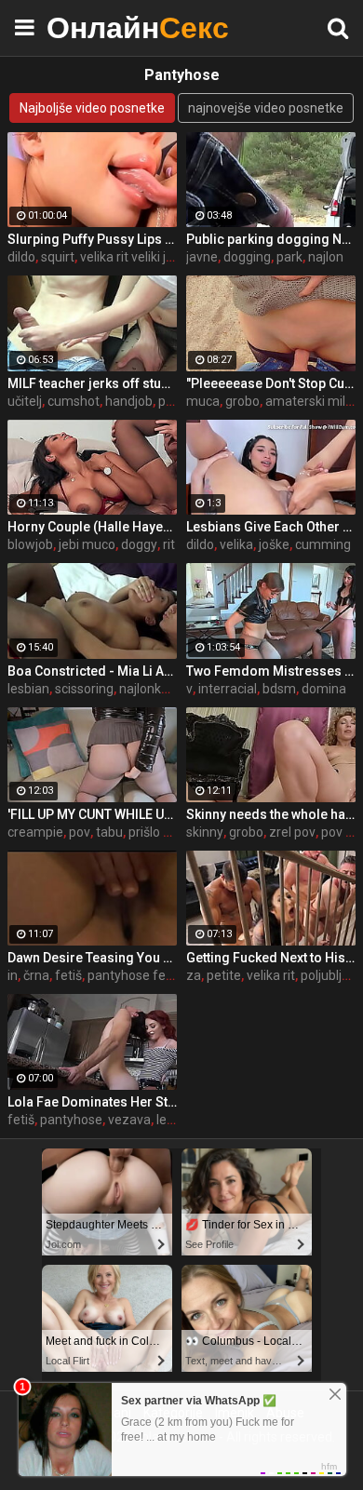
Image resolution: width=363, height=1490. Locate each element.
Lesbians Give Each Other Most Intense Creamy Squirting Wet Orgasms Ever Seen (271, 526)
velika (236, 544)
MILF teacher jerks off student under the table (92, 383)
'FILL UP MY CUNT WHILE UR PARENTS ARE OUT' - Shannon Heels (92, 814)
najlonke (143, 688)
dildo (21, 256)
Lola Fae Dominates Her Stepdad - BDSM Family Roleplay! (92, 1101)
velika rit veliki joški (134, 256)
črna (36, 975)
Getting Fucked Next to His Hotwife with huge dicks (271, 957)
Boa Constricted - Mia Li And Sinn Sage (92, 671)
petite (224, 975)
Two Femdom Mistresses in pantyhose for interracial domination (271, 671)
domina (324, 688)
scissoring (84, 688)
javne (202, 256)
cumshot (73, 401)
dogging (247, 256)
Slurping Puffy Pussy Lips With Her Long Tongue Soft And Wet (92, 239)
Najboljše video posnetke (92, 108)
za (193, 975)
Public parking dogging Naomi (271, 239)
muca (203, 401)
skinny (204, 832)
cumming (323, 544)
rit (169, 544)
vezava (129, 1119)
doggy (139, 544)
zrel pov (292, 832)
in (12, 975)
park (289, 256)
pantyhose (71, 1119)
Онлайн (93, 27)
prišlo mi (153, 832)
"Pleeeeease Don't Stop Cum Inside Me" (271, 383)
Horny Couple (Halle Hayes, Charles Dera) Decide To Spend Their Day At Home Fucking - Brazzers (92, 526)
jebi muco (87, 544)
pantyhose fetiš (133, 975)
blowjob (30, 544)
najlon (325, 256)
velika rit (271, 975)
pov (79, 832)
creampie (35, 832)
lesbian (28, 688)
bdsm (279, 688)
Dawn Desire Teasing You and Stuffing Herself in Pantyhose (92, 957)
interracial (227, 688)
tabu (109, 832)
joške (274, 544)
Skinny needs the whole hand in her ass (271, 814)
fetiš (68, 975)
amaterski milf (308, 401)
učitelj (24, 401)
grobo (242, 401)
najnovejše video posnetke (265, 108)
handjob (129, 401)
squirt (57, 256)
